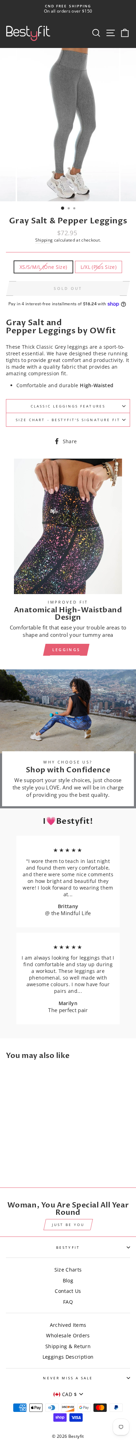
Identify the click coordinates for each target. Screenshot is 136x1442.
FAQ (68, 1301)
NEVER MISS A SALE (68, 1377)
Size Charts (68, 1269)
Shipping (44, 240)
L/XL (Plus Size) (98, 267)
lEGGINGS (66, 649)
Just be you (68, 1224)
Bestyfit (68, 1247)
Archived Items (68, 1325)
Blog (68, 1280)
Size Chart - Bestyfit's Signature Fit (68, 419)
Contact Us (68, 1291)
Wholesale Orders (68, 1335)
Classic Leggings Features (68, 406)
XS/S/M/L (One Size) (43, 267)
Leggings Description (68, 1356)
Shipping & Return (68, 1346)
